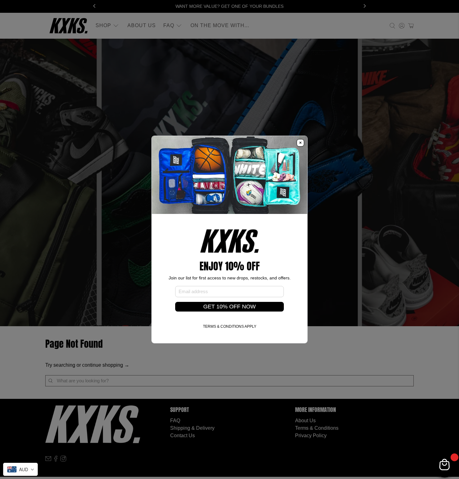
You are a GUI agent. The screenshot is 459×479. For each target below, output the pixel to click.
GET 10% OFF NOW (229, 306)
